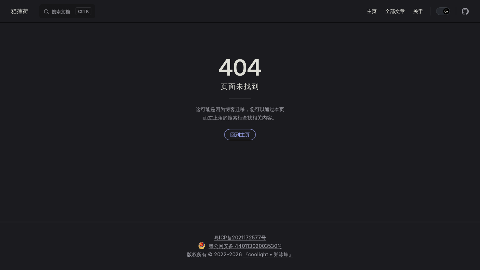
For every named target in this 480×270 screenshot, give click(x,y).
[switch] (443, 11)
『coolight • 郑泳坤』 (268, 254)
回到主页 (240, 134)
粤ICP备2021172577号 (240, 237)
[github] (465, 11)
